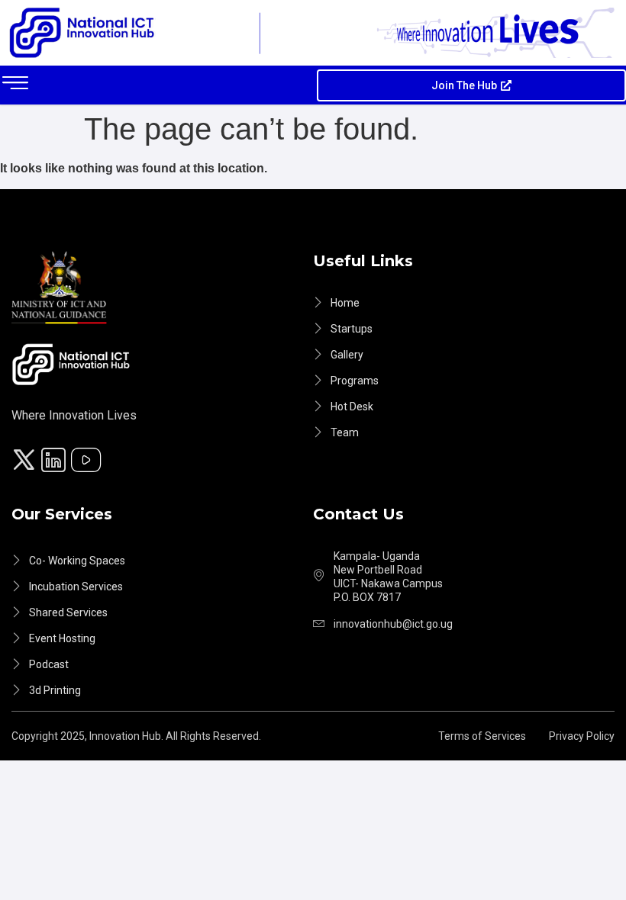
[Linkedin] (55, 462)
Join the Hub (464, 85)
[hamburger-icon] (15, 85)
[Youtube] (88, 462)
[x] (25, 462)
